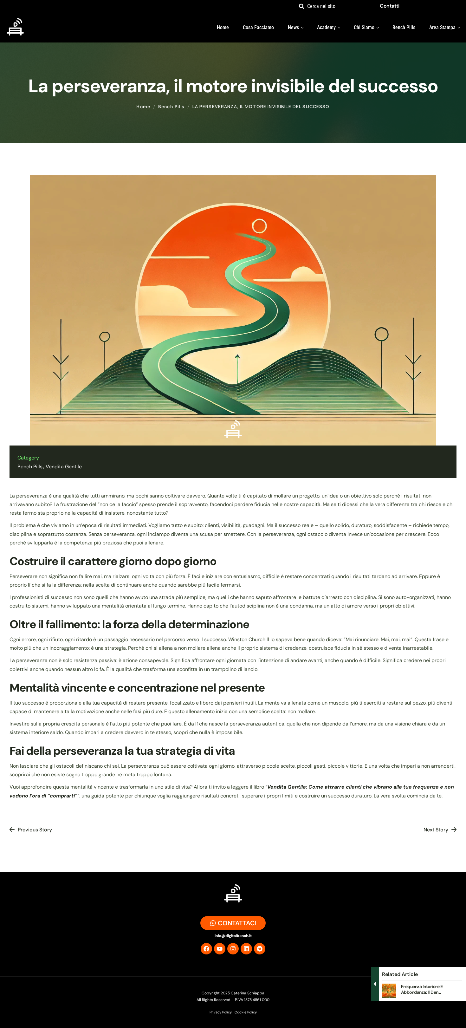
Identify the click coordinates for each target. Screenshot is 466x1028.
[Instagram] (233, 948)
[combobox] (334, 6)
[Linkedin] (246, 948)
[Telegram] (259, 948)
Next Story (436, 829)
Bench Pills (171, 106)
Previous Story (35, 829)
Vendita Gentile (64, 466)
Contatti (389, 6)
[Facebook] (206, 948)
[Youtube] (219, 948)
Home (143, 106)
